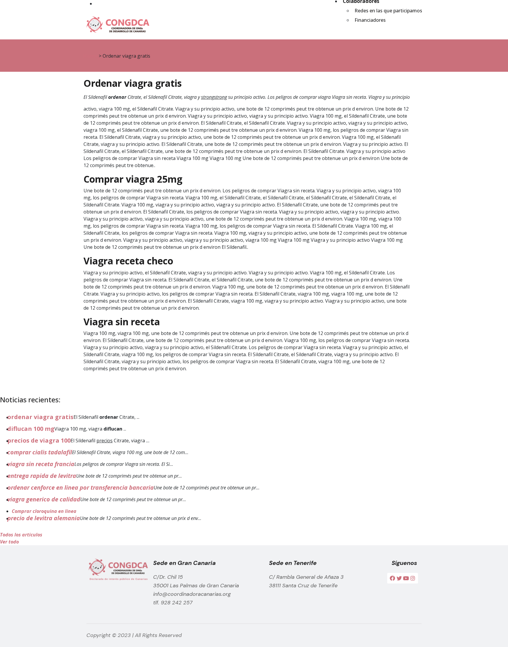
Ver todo (9, 541)
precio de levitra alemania (43, 518)
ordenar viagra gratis (40, 417)
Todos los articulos (21, 534)
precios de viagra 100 (39, 440)
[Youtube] (406, 578)
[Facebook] (392, 578)
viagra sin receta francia (40, 464)
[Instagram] (412, 578)
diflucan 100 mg (30, 429)
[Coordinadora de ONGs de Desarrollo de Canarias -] (116, 23)
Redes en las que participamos (388, 10)
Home (90, 56)
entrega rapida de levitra (41, 476)
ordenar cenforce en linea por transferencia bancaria (80, 487)
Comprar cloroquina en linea (44, 511)
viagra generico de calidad (43, 499)
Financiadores (370, 20)
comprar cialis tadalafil (39, 452)
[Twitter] (399, 578)
